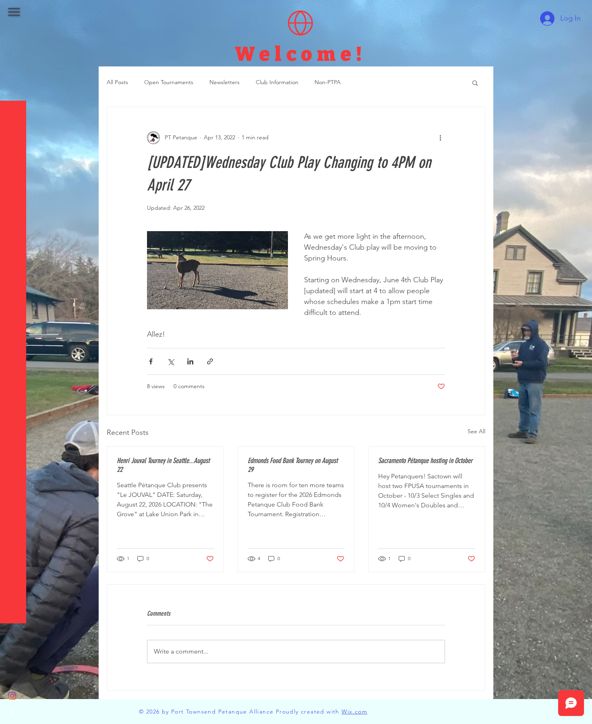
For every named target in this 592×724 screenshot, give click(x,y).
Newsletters (224, 82)
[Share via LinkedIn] (190, 361)
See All (476, 431)
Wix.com (354, 711)
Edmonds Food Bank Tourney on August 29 (292, 465)
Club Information (277, 82)
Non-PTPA (328, 82)
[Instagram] (12, 696)
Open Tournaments (168, 82)
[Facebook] (12, 712)
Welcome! (300, 54)
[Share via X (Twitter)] (170, 361)
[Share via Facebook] (151, 361)
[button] (14, 12)
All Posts (117, 82)
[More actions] (440, 138)
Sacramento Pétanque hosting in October (425, 460)
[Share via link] (210, 361)
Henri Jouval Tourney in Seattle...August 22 (163, 465)
